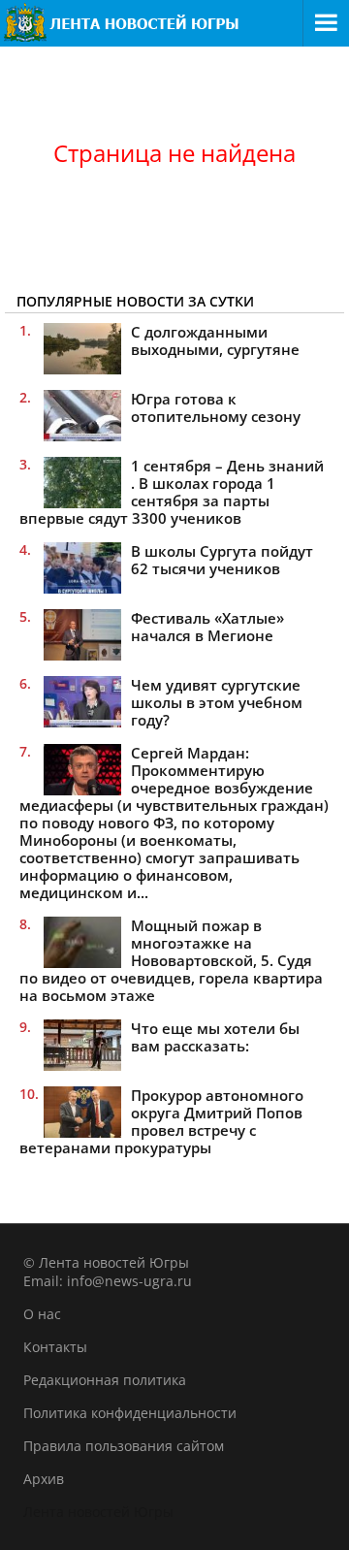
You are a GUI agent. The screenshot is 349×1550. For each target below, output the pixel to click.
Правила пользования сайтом (123, 1446)
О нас (42, 1314)
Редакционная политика (104, 1380)
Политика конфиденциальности (130, 1413)
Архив (43, 1478)
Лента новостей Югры (98, 1511)
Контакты (55, 1347)
